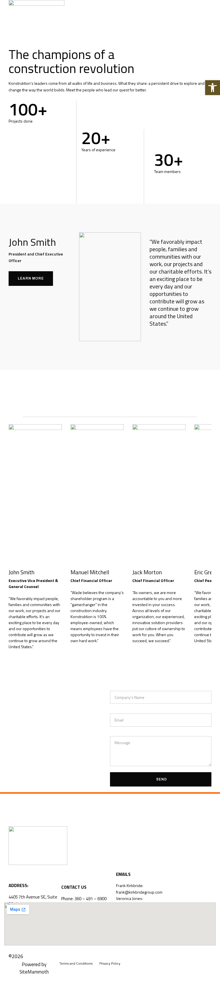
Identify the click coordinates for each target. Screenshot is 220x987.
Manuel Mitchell (89, 572)
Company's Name (126, 687)
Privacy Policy (109, 963)
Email (115, 710)
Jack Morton (147, 572)
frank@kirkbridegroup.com (139, 892)
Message (118, 733)
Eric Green (206, 572)
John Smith (21, 572)
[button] (207, 15)
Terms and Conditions (76, 963)
